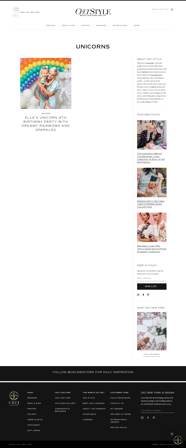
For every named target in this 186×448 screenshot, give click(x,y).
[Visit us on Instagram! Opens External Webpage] (138, 295)
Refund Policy (118, 427)
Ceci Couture (62, 398)
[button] (178, 440)
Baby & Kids (68, 25)
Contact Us (117, 403)
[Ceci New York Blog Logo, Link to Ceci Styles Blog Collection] (93, 12)
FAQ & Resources (120, 398)
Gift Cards (33, 430)
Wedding (50, 25)
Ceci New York (156, 75)
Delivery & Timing (120, 414)
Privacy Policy (168, 444)
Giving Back (89, 414)
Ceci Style (149, 63)
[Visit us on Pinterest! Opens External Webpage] (148, 295)
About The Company (94, 409)
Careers (88, 420)
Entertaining (120, 25)
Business (101, 25)
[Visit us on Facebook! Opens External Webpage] (143, 295)
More (138, 25)
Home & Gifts (34, 420)
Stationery (33, 425)
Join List (151, 286)
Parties (86, 25)
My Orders (116, 409)
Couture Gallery (65, 403)
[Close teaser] (172, 434)
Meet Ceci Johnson (94, 403)
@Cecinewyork (81, 372)
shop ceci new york (29, 12)
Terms (155, 444)
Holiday (31, 414)
